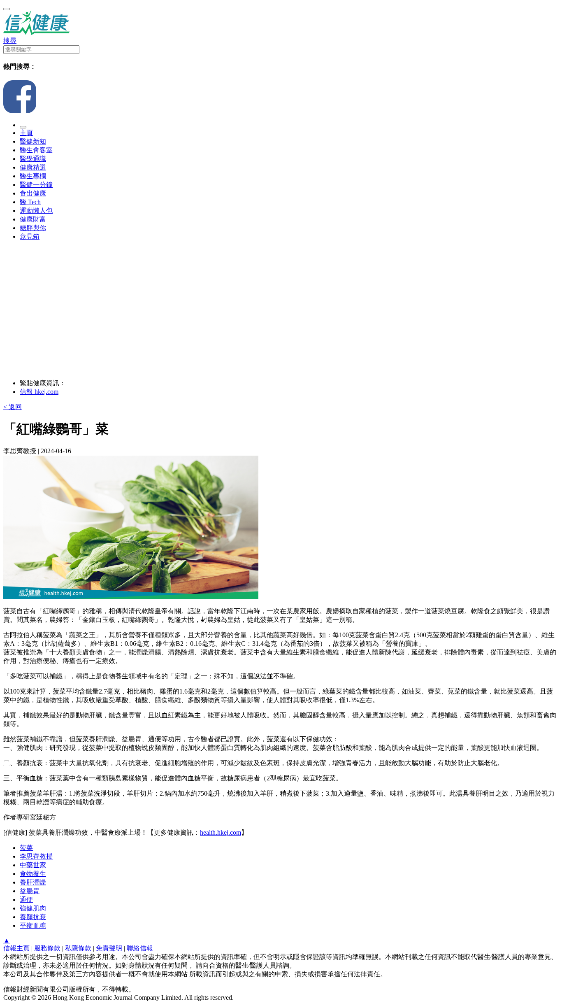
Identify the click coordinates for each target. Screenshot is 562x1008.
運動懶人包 (36, 210)
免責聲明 (109, 948)
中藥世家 (33, 864)
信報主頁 (16, 948)
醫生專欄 (33, 175)
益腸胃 (29, 890)
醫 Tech (30, 201)
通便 (26, 899)
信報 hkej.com (39, 391)
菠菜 (26, 847)
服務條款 (47, 948)
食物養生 (33, 873)
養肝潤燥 (33, 882)
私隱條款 (78, 948)
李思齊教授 (36, 856)
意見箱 (29, 236)
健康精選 (33, 167)
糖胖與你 (33, 227)
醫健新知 (33, 141)
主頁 (26, 132)
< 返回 (12, 406)
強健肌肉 (33, 908)
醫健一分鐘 (36, 184)
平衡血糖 (33, 925)
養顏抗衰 (33, 916)
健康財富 (33, 219)
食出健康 (33, 193)
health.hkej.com (220, 832)
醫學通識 (33, 158)
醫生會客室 (36, 150)
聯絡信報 (140, 948)
